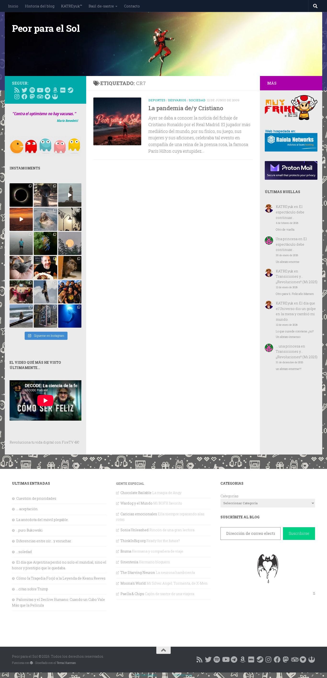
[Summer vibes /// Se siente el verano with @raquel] (21, 243)
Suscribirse (299, 533)
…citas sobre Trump (32, 589)
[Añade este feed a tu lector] (17, 90)
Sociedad (197, 100)
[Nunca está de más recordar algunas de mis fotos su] (69, 316)
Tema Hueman (66, 663)
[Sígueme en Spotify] (32, 90)
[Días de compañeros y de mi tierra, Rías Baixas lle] (21, 292)
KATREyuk (284, 206)
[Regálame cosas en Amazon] (55, 90)
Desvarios (177, 100)
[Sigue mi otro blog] (55, 96)
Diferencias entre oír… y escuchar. (44, 541)
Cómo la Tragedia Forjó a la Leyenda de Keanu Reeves (61, 578)
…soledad (24, 551)
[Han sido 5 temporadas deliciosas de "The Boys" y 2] (69, 292)
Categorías (229, 496)
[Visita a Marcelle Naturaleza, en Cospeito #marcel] (45, 194)
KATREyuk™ (71, 6)
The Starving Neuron (137, 572)
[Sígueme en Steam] (70, 90)
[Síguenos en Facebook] (24, 96)
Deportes (156, 100)
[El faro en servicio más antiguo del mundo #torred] (69, 194)
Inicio (13, 6)
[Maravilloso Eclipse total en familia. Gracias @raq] (21, 194)
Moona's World (133, 583)
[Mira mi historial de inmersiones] (47, 96)
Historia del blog (39, 6)
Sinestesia (129, 562)
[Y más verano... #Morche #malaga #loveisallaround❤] (69, 219)
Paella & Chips (132, 593)
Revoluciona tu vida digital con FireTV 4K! (44, 442)
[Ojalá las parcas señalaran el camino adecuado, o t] (69, 243)
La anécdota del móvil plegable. (42, 519)
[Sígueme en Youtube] (40, 90)
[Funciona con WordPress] (31, 663)
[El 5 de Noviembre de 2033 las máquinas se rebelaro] (45, 267)
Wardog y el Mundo (136, 503)
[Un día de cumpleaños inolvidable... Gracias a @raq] (45, 292)
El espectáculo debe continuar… (290, 212)
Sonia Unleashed (134, 530)
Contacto (132, 6)
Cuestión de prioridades (36, 498)
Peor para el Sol (46, 28)
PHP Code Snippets (146, 675)
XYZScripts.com (182, 675)
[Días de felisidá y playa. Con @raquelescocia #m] (21, 316)
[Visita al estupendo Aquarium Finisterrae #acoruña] (45, 219)
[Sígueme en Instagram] (17, 96)
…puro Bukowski (29, 530)
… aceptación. (27, 509)
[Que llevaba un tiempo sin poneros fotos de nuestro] (69, 267)
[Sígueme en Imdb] (63, 90)
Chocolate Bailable (136, 492)
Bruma (125, 551)
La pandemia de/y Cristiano (185, 108)
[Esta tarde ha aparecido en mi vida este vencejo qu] (21, 267)
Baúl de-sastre (101, 6)
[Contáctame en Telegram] (47, 90)
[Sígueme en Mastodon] (32, 96)
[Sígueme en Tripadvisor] (40, 96)
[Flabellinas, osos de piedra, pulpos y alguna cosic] (45, 243)
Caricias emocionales (138, 514)
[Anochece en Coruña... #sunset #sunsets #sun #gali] (21, 219)
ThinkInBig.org (133, 540)
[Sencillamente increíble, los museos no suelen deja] (45, 316)
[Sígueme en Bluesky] (24, 90)
